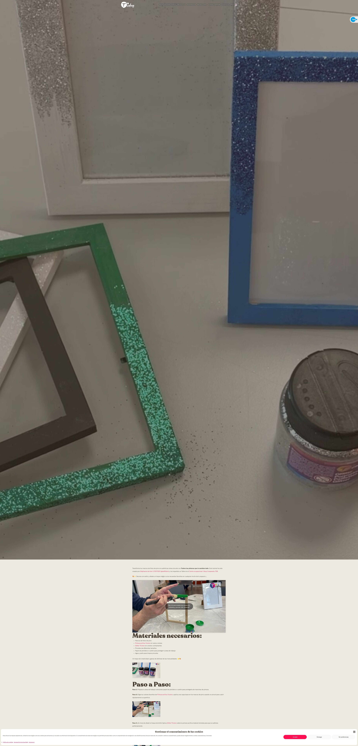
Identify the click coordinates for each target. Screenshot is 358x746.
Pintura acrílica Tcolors (142, 643)
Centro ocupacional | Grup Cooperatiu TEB (203, 571)
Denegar (319, 737)
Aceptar (295, 737)
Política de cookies (8, 742)
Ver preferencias (344, 737)
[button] (354, 732)
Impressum (31, 742)
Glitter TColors (140, 645)
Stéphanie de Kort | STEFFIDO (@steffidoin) (154, 571)
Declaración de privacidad (21, 742)
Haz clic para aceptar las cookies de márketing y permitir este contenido (179, 606)
